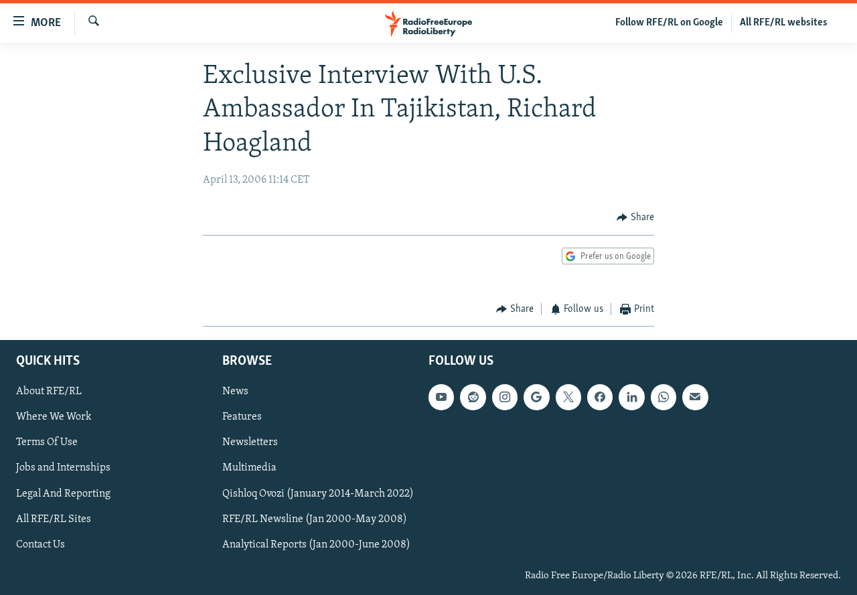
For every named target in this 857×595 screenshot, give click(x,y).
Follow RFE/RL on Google (669, 22)
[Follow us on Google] (536, 397)
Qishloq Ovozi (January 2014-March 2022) (318, 493)
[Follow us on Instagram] (505, 397)
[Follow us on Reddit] (472, 397)
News (235, 391)
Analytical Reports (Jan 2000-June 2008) (316, 544)
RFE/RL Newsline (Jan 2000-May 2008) (314, 518)
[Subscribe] (695, 397)
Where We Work (54, 417)
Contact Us (40, 544)
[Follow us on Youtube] (441, 397)
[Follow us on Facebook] (600, 397)
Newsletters (250, 442)
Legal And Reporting (63, 493)
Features (242, 417)
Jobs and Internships (63, 467)
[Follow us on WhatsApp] (663, 397)
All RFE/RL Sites (53, 518)
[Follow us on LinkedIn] (631, 397)
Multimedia (249, 467)
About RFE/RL (49, 391)
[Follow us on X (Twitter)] (568, 397)
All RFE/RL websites (784, 22)
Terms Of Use (47, 442)
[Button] (635, 218)
